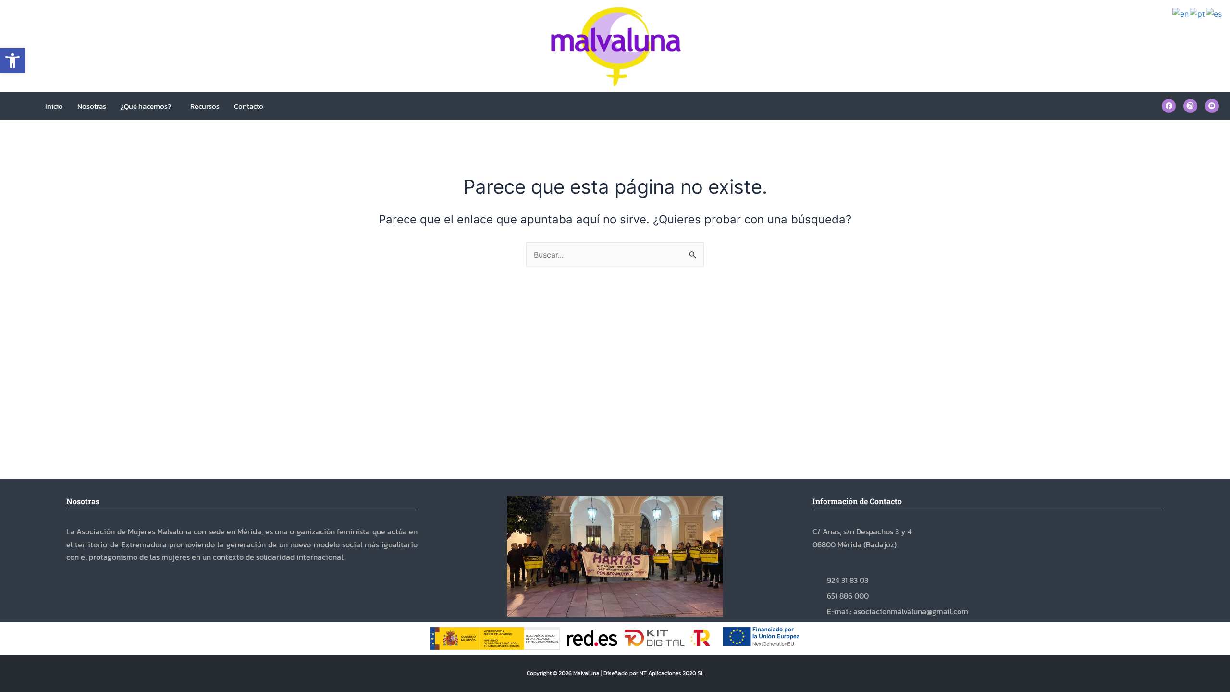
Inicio (54, 105)
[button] (12, 60)
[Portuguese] (1198, 13)
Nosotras (91, 105)
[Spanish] (1214, 13)
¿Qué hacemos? (146, 105)
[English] (1181, 13)
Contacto (248, 105)
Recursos (205, 105)
